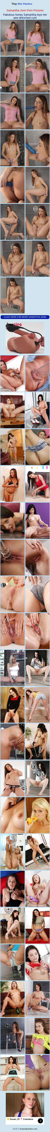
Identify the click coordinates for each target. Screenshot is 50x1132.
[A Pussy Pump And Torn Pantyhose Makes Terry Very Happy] (37, 373)
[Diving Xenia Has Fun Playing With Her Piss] (37, 704)
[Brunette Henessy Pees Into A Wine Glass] (12, 373)
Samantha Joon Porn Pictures (25, 10)
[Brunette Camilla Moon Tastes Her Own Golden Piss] (12, 815)
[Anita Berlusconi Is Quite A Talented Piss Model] (37, 962)
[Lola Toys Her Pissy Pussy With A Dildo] (12, 852)
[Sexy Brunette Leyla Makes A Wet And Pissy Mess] (37, 1072)
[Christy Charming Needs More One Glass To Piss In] (37, 483)
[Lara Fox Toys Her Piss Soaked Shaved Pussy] (12, 447)
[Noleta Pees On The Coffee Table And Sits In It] (12, 557)
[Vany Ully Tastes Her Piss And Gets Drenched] (37, 852)
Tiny (22, 3)
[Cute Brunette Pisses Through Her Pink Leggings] (37, 1036)
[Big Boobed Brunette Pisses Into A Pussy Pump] (37, 999)
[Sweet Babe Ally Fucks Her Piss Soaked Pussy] (12, 999)
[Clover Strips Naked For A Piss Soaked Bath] (12, 483)
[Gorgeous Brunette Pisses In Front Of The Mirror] (12, 520)
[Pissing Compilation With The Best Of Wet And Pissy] (12, 667)
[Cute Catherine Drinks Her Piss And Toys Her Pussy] (12, 410)
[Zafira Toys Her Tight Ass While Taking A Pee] (12, 1072)
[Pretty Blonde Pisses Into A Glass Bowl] (37, 447)
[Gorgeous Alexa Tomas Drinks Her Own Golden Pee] (12, 741)
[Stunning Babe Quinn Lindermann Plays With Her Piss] (37, 778)
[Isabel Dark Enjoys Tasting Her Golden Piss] (12, 962)
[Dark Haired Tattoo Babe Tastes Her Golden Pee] (37, 925)
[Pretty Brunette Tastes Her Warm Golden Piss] (12, 704)
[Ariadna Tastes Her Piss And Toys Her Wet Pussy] (37, 594)
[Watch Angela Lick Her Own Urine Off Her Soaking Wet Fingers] (12, 594)
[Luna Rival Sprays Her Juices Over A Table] (12, 925)
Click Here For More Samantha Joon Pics (25, 319)
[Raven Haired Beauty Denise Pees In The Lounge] (37, 410)
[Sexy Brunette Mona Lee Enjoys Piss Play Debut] (12, 888)
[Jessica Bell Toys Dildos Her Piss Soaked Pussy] (37, 631)
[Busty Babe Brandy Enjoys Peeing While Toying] (12, 1036)
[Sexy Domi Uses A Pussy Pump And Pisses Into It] (37, 520)
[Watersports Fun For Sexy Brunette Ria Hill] (37, 557)
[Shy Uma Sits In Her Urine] (37, 815)
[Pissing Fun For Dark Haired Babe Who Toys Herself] (37, 667)
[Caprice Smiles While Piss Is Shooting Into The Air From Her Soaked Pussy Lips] (12, 778)
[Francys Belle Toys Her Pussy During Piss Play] (37, 741)
